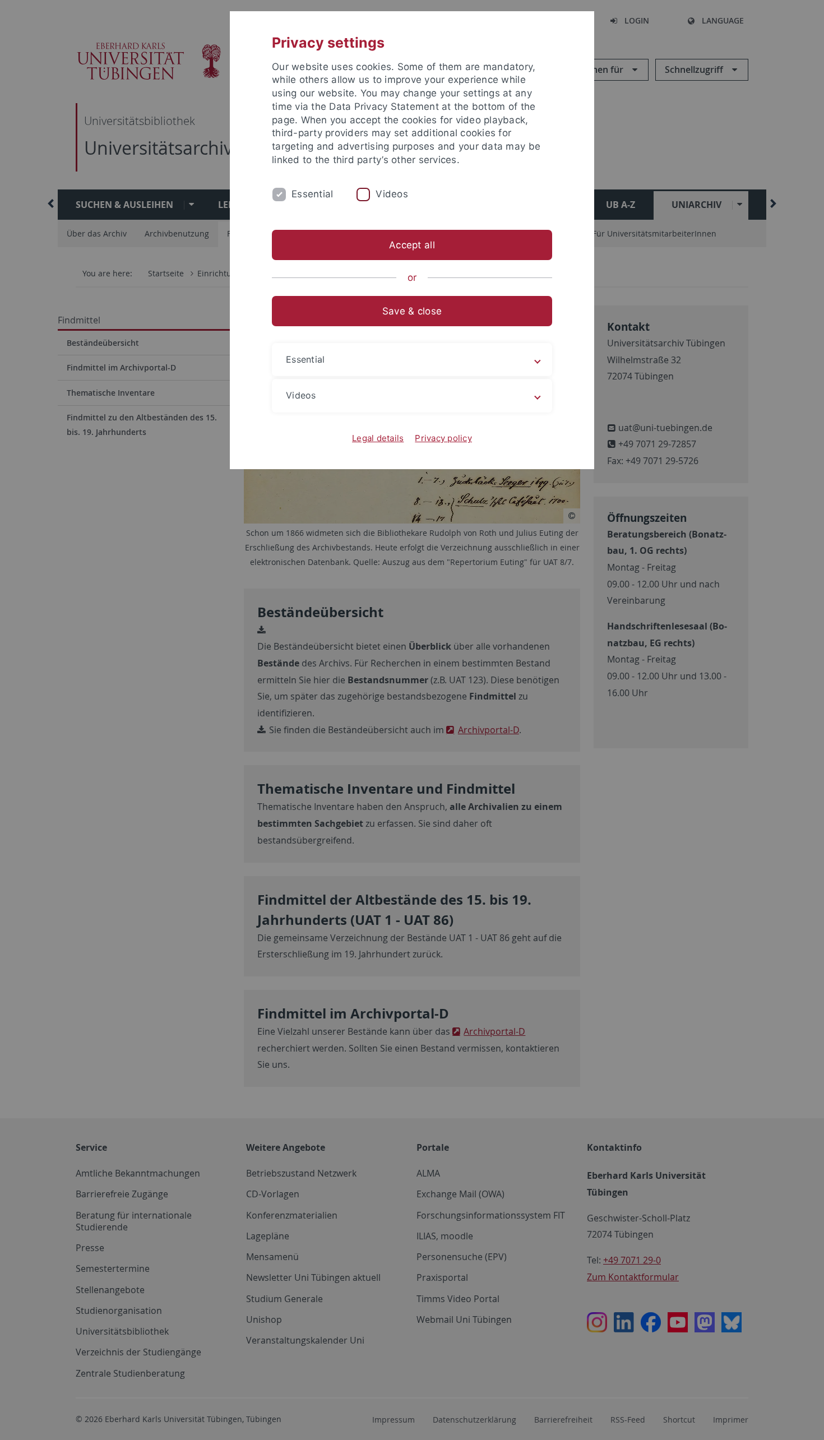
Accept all (412, 245)
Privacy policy (443, 438)
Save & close (412, 311)
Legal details (378, 438)
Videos (392, 194)
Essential (312, 194)
